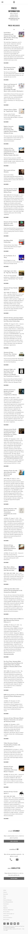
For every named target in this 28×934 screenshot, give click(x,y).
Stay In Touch (14, 878)
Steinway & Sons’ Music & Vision (14, 456)
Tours (4, 898)
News (4, 896)
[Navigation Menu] (2, 2)
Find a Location (14, 841)
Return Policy (6, 919)
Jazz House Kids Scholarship (8, 241)
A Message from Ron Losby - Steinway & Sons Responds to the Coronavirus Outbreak (13, 590)
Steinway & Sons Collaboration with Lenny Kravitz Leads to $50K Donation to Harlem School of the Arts (11, 151)
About (4, 890)
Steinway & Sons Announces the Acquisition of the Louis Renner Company (10, 769)
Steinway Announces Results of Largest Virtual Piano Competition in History (10, 392)
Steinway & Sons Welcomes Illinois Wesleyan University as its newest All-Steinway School (13, 719)
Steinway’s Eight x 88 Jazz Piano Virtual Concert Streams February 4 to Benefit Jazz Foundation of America (11, 372)
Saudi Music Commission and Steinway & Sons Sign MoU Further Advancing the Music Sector (11, 36)
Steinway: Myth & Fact (8, 909)
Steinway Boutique (7, 900)
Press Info (5, 894)
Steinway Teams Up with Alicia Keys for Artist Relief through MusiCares (10, 473)
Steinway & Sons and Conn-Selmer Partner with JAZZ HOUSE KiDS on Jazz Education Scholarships (14, 319)
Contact (5, 892)
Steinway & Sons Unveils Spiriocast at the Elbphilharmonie (11, 223)
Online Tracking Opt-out (8, 913)
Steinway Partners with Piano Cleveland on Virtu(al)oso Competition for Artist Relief (10, 512)
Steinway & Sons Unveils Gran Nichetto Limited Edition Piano (11, 190)
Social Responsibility (8, 902)
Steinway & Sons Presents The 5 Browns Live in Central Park (10, 354)
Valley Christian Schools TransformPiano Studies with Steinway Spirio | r (12, 744)
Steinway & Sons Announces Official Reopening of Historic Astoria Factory (10, 547)
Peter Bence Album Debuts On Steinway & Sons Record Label (10, 568)
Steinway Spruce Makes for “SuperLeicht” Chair (10, 110)
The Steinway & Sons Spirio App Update (10, 68)
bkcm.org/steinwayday (9, 654)
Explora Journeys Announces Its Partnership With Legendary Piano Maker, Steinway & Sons (10, 129)
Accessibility (6, 915)
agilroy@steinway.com (14, 18)
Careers (5, 905)
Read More (6, 63)
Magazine (5, 907)
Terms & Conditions (7, 917)
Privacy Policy (6, 911)
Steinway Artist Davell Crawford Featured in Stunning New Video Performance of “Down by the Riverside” (10, 432)
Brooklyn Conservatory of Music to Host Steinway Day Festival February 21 (14, 620)
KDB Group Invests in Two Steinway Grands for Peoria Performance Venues (14, 696)
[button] (11, 860)
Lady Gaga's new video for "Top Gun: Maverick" (10, 271)
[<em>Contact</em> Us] (17, 860)
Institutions (6, 904)
